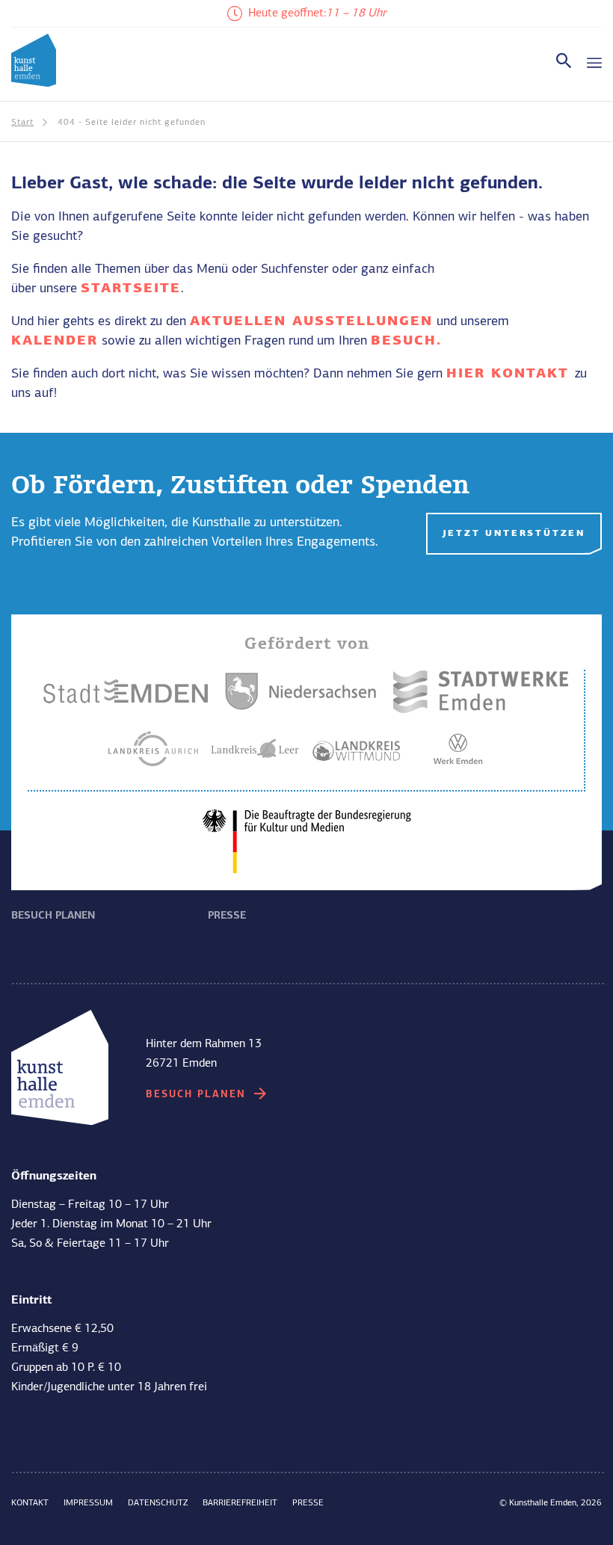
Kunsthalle (438, 880)
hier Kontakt (510, 373)
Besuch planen (53, 915)
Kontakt (30, 1503)
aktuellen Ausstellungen (311, 321)
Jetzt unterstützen (514, 533)
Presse (227, 915)
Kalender (54, 341)
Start (22, 122)
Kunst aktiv (242, 880)
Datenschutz (158, 1503)
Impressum (88, 1503)
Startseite (131, 288)
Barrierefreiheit (240, 1503)
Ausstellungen (55, 880)
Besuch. (406, 341)
